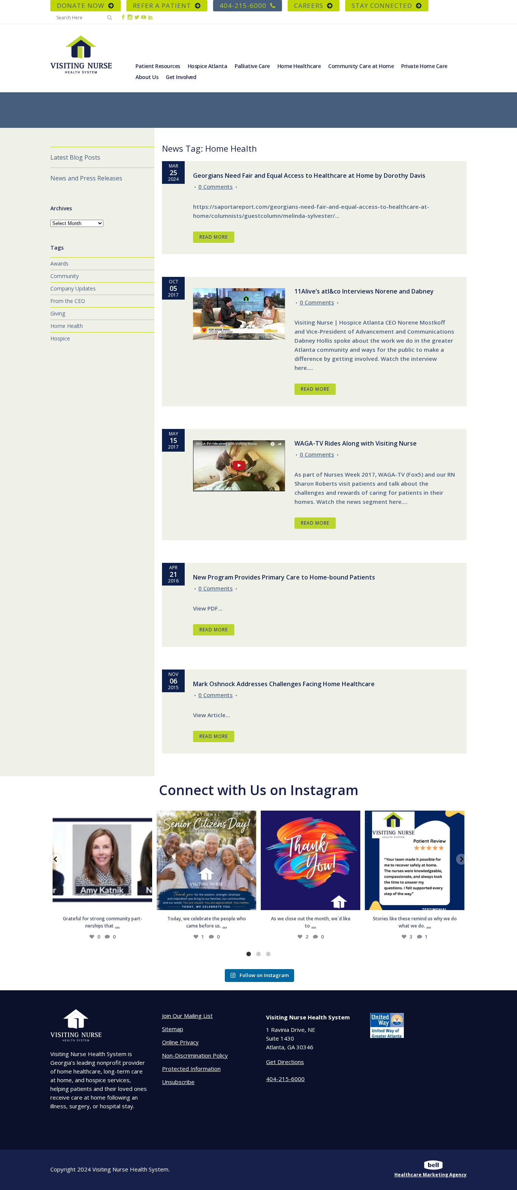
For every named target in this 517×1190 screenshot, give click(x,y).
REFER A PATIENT (162, 5)
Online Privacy (180, 1042)
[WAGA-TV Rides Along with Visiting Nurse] (239, 465)
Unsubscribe (178, 1082)
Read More (213, 237)
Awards (59, 263)
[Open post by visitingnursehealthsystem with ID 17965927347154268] (414, 860)
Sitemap (172, 1029)
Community (64, 276)
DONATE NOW (80, 5)
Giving (57, 313)
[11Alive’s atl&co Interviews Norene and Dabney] (239, 314)
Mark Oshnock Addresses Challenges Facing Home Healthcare (284, 684)
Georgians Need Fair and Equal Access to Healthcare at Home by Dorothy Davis (309, 175)
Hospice (60, 338)
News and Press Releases (86, 178)
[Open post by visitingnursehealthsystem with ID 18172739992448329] (206, 860)
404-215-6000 (243, 5)
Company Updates (73, 288)
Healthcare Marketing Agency (430, 1174)
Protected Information (191, 1068)
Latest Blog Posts (75, 157)
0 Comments (215, 186)
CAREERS (308, 5)
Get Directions (285, 1062)
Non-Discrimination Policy (195, 1055)
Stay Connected (382, 5)
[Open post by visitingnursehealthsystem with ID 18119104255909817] (102, 860)
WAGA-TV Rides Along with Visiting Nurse (355, 443)
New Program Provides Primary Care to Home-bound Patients (284, 577)
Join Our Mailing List (187, 1015)
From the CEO (67, 300)
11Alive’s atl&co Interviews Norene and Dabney (364, 291)
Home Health (66, 325)
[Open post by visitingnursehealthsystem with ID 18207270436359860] (310, 860)
